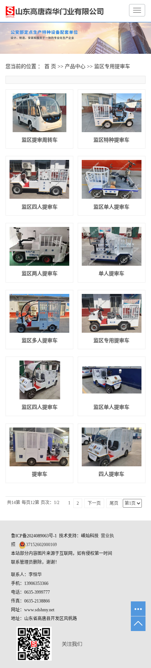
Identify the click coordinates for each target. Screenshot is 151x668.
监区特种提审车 (111, 140)
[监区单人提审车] (111, 179)
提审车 (39, 474)
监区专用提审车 (112, 66)
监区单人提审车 (111, 207)
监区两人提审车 (40, 273)
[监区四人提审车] (39, 179)
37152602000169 (41, 544)
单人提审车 (111, 273)
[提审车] (39, 447)
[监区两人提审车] (39, 246)
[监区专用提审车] (111, 313)
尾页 (114, 503)
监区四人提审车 (40, 207)
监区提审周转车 (40, 140)
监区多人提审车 (40, 340)
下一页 (94, 503)
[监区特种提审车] (111, 112)
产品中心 (75, 66)
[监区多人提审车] (39, 313)
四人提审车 (111, 474)
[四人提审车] (111, 447)
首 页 (50, 66)
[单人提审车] (111, 246)
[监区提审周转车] (39, 112)
